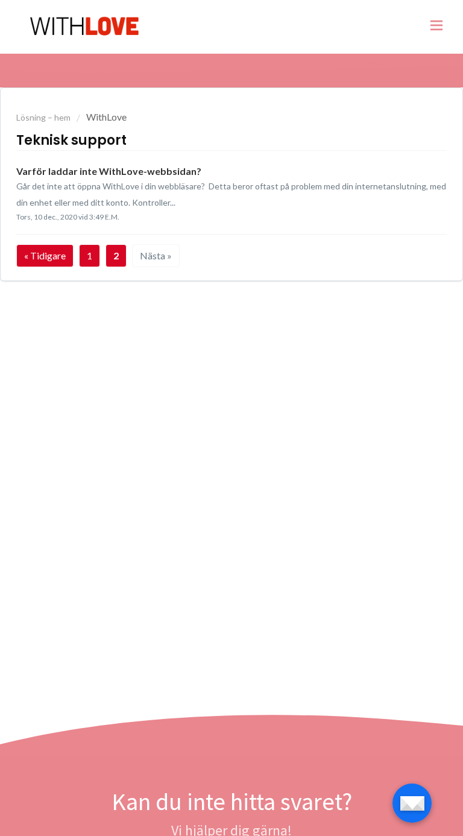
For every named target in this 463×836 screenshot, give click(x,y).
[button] (436, 27)
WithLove (106, 116)
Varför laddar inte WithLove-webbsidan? (108, 171)
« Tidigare (45, 255)
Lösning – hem (44, 117)
